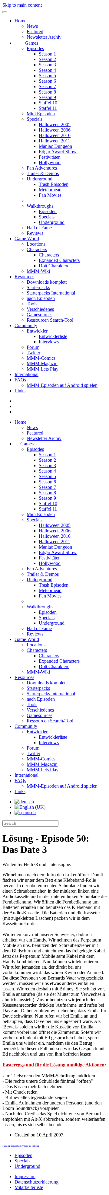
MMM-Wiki (38, 271)
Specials (34, 119)
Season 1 (47, 53)
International (26, 374)
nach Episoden (41, 298)
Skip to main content (22, 5)
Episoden (48, 211)
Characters (37, 249)
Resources (24, 276)
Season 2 (47, 59)
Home (20, 20)
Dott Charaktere (54, 265)
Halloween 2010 (55, 135)
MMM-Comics (41, 358)
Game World (27, 238)
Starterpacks (38, 287)
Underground (39, 178)
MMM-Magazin (42, 363)
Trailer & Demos (43, 173)
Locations (36, 244)
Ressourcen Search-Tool (50, 320)
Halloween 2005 (55, 124)
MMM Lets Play (42, 368)
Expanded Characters (59, 260)
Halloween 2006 (55, 129)
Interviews (49, 341)
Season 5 (47, 75)
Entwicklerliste (53, 336)
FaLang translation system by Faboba (20, 1146)
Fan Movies (50, 195)
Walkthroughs (40, 206)
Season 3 (47, 64)
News (32, 26)
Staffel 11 (48, 108)
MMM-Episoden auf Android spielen (62, 385)
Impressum (25, 1176)
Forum (33, 347)
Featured (35, 31)
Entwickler (37, 330)
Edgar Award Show (58, 151)
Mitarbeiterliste (29, 1187)
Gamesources (39, 314)
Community (26, 325)
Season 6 (47, 81)
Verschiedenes (40, 309)
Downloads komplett (47, 282)
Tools (32, 303)
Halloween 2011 (54, 140)
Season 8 (47, 91)
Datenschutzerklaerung (36, 1181)
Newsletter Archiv (44, 37)
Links (20, 390)
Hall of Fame (39, 227)
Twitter (33, 352)
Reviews (35, 233)
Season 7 (47, 86)
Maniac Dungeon (55, 146)
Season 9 (47, 97)
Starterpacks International (51, 292)
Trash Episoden (53, 184)
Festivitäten (50, 157)
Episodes (35, 48)
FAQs (20, 379)
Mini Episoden (41, 113)
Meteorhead (50, 189)
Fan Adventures (42, 167)
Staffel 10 (48, 102)
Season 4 (47, 70)
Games (31, 43)
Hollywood (50, 162)
